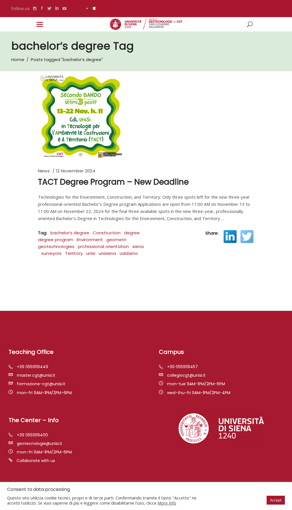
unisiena (107, 253)
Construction (107, 233)
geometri (116, 240)
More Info (166, 502)
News (44, 171)
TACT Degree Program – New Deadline (113, 182)
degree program (55, 240)
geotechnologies (56, 246)
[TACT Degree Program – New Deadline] (80, 115)
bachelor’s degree (69, 233)
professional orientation (103, 246)
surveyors (51, 253)
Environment (90, 240)
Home (17, 60)
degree (132, 233)
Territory (74, 253)
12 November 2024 (75, 171)
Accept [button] (275, 500)
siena (138, 246)
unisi (90, 253)
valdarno (128, 253)
